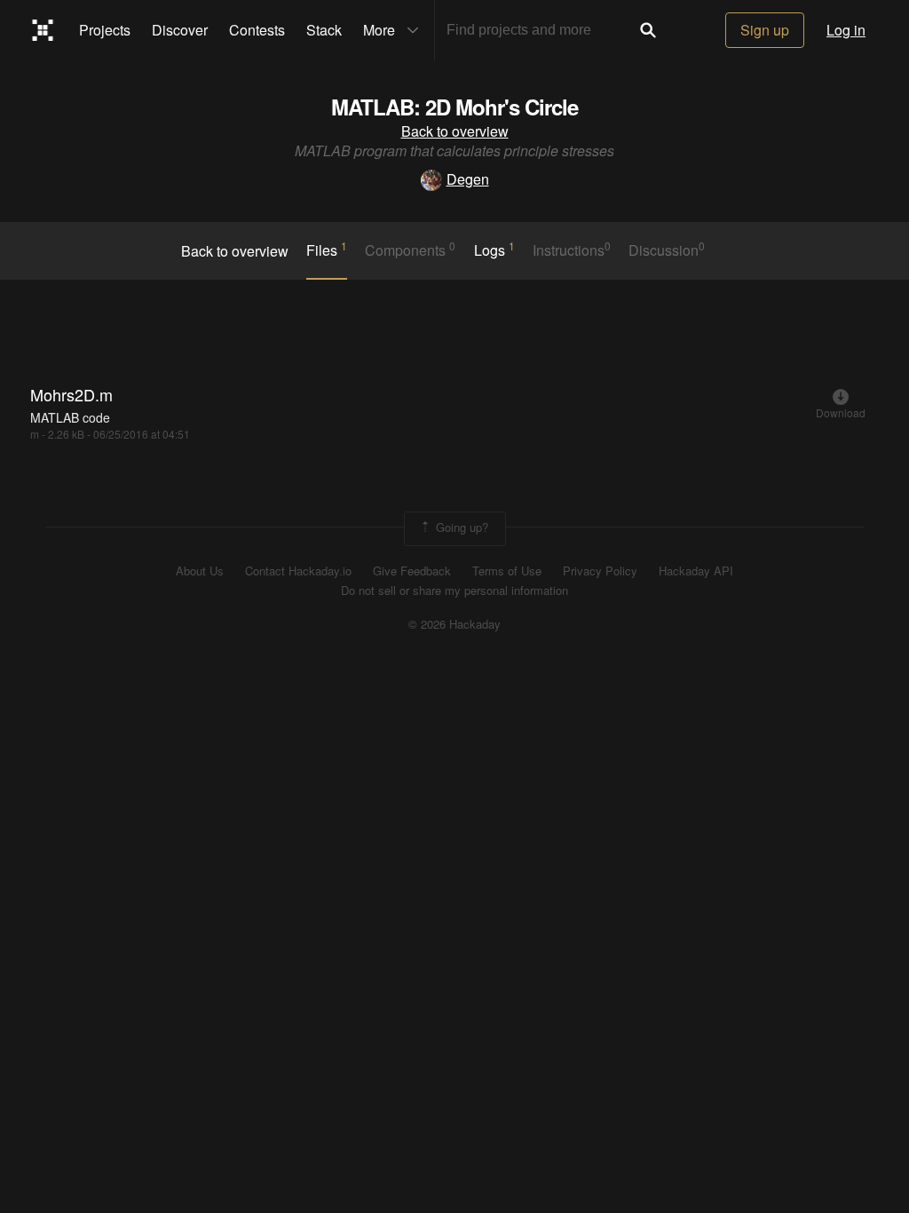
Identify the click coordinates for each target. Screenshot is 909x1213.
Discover (180, 30)
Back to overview (455, 131)
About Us (200, 571)
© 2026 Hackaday (454, 624)
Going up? (460, 527)
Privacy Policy (600, 571)
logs (494, 249)
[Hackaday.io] (43, 30)
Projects (104, 30)
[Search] (648, 30)
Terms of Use (506, 571)
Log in (846, 30)
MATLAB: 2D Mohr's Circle (454, 106)
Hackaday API (696, 571)
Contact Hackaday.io (298, 571)
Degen (468, 179)
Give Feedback (412, 571)
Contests (257, 30)
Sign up (764, 30)
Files (326, 249)
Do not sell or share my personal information (454, 591)
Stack (324, 30)
